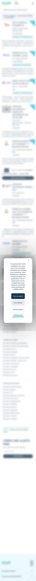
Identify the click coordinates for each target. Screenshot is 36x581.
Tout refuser (18, 303)
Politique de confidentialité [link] (18, 316)
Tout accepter (18, 296)
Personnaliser (18, 309)
